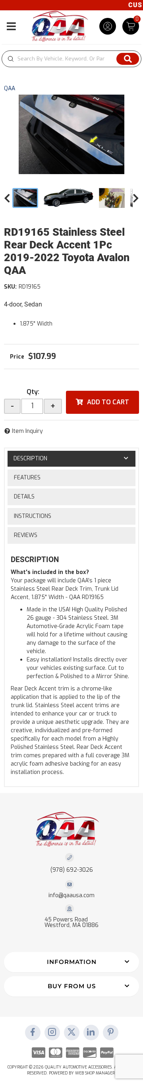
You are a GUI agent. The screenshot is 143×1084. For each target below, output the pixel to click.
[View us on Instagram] (52, 1033)
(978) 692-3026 (71, 870)
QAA (9, 88)
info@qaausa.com (71, 895)
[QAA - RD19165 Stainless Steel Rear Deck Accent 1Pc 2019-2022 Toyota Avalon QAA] (71, 134)
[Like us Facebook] (33, 1033)
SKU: (10, 287)
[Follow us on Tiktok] (91, 1033)
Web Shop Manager (95, 1073)
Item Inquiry (27, 431)
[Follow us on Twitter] (71, 1033)
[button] (71, 58)
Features (27, 477)
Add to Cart (108, 402)
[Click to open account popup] (107, 26)
